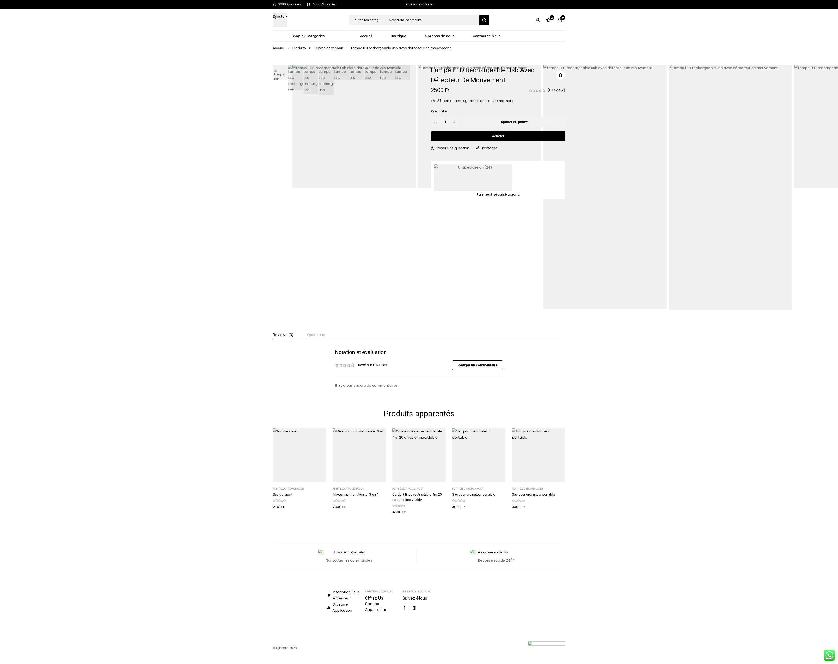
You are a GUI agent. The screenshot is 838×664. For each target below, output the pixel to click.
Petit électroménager (288, 488)
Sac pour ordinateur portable (473, 494)
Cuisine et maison (328, 48)
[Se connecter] (537, 20)
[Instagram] (414, 608)
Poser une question (453, 148)
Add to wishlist (560, 75)
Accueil (278, 48)
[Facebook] (404, 608)
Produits (299, 48)
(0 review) (556, 90)
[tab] (283, 335)
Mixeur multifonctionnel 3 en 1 (356, 494)
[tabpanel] (419, 368)
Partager (489, 148)
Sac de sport (282, 494)
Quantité (439, 111)
